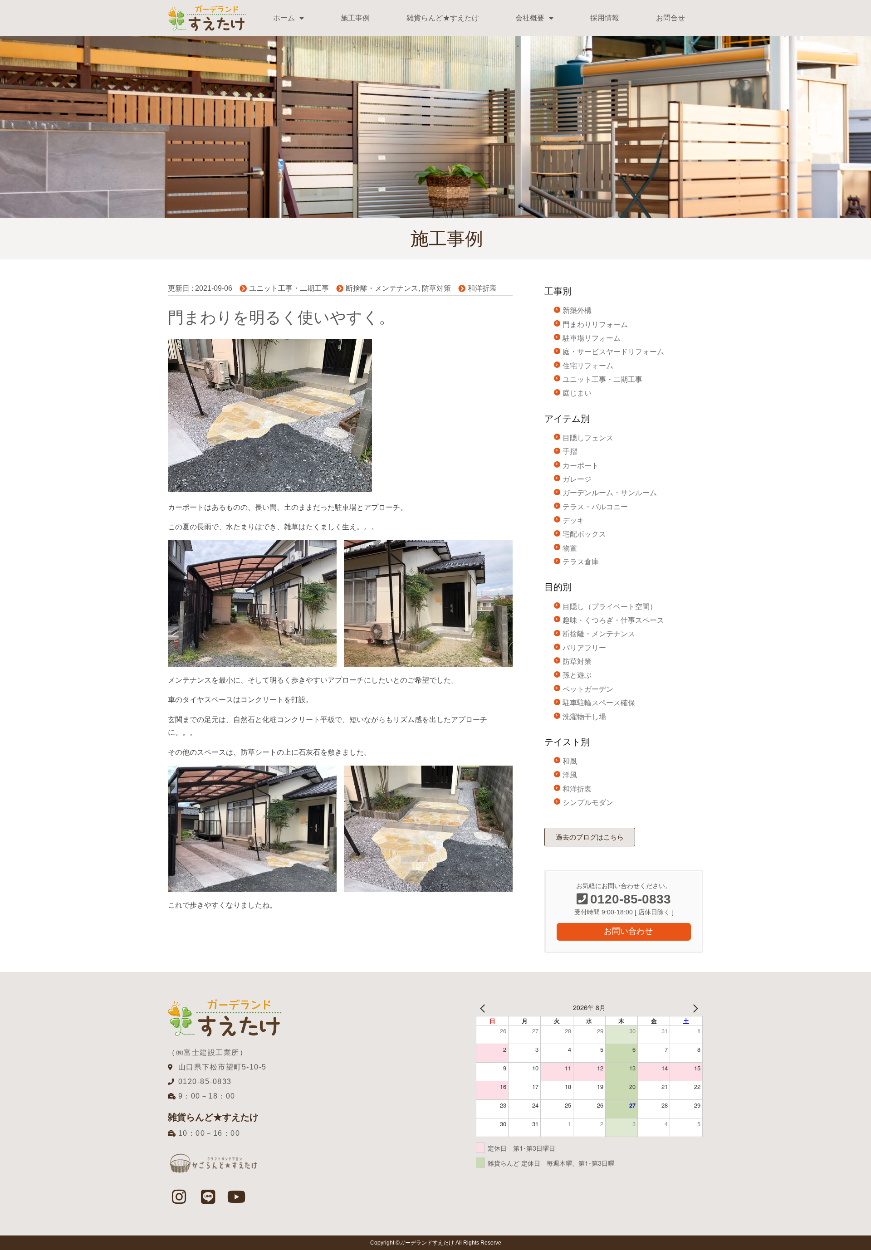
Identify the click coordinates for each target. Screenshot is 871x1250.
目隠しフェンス (588, 438)
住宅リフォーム (588, 366)
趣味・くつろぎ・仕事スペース (613, 620)
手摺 (570, 451)
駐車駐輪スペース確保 (599, 703)
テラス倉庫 (581, 562)
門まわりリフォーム (595, 324)
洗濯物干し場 (584, 717)
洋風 (570, 775)
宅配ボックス (584, 534)
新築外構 (577, 310)
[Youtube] (236, 1197)
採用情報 (604, 18)
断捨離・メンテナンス (382, 288)
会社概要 (529, 18)
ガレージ (577, 479)
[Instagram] (179, 1197)
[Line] (207, 1197)
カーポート (581, 465)
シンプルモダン (588, 802)
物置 (570, 548)
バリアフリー (584, 648)
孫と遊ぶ (577, 675)
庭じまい (577, 393)
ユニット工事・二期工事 (289, 288)
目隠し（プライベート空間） (610, 606)
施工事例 (355, 18)
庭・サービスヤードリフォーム (613, 352)
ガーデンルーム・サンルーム (610, 493)
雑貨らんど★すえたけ (442, 18)
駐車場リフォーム (592, 338)
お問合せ (670, 18)
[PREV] (484, 1007)
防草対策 (436, 288)
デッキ (573, 520)
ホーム (284, 18)
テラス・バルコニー (595, 507)
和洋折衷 (482, 288)
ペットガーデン (588, 689)
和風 (570, 761)
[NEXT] (694, 1007)
